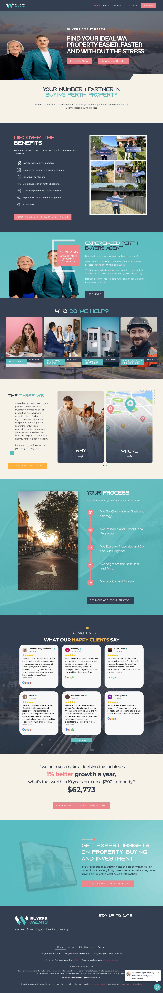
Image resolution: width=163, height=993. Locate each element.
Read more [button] (27, 678)
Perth (77, 960)
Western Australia (110, 960)
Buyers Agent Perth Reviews (108, 953)
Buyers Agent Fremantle (77, 953)
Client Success (119, 5)
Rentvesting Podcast (97, 984)
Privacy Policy (67, 984)
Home (97, 5)
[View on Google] (24, 650)
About (106, 5)
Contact (133, 5)
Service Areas (81, 984)
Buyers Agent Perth (50, 953)
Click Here (80, 448)
